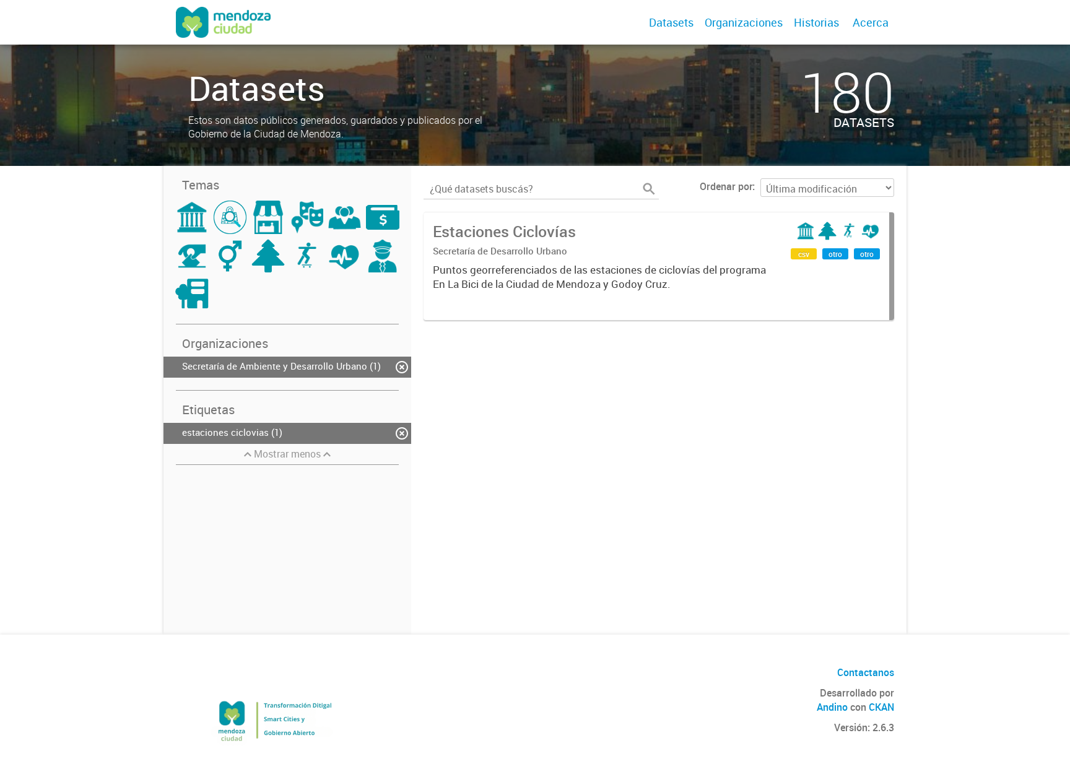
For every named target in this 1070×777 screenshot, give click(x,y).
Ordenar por (726, 186)
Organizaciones (744, 22)
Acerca (871, 22)
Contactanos (865, 672)
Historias (816, 22)
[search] (649, 188)
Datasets (671, 22)
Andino (832, 707)
